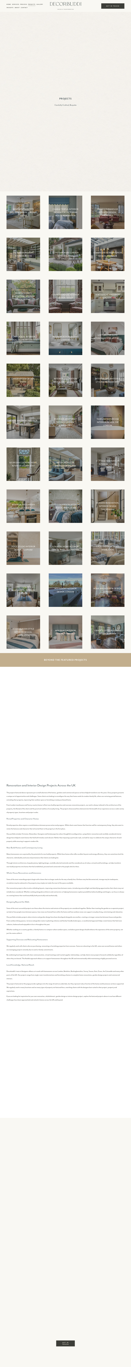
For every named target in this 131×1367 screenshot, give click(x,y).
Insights (10, 7)
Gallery (40, 4)
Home (9, 4)
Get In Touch (65, 1343)
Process (23, 4)
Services (15, 4)
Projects (31, 4)
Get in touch (112, 6)
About (17, 7)
